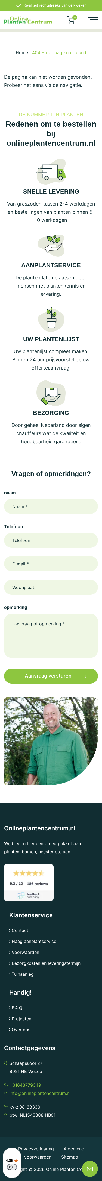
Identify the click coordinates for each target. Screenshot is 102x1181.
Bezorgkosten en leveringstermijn (46, 963)
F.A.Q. (17, 1007)
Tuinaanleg (23, 974)
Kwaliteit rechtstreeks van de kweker (55, 5)
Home (22, 52)
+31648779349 (25, 1085)
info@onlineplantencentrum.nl (40, 1093)
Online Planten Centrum (70, 1169)
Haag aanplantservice (34, 941)
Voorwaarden (25, 952)
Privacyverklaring (36, 1148)
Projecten (21, 1018)
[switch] (12, 1167)
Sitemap (69, 1157)
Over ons (21, 1029)
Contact (20, 930)
